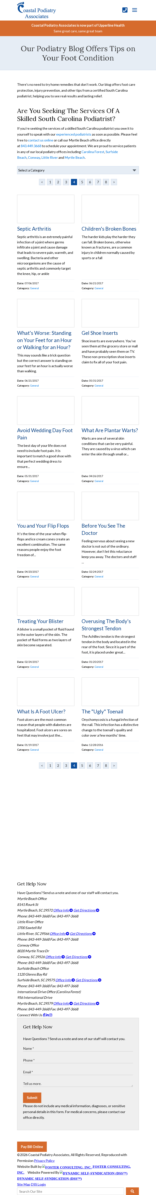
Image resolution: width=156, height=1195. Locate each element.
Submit (32, 1098)
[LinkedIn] (47, 1015)
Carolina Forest (92, 152)
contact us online (40, 140)
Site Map (23, 1184)
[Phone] (124, 10)
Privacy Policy (44, 1160)
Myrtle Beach (74, 157)
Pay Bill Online (32, 1147)
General (34, 288)
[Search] (132, 1191)
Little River (49, 157)
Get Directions (84, 910)
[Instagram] (50, 1015)
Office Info (61, 910)
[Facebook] (44, 1015)
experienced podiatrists (73, 134)
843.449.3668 (31, 146)
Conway (34, 157)
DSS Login (38, 1184)
